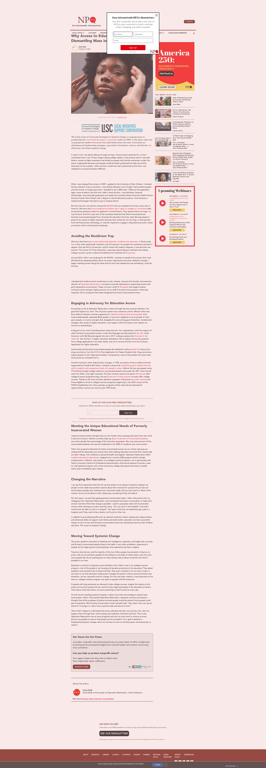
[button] (156, 15)
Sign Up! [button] (133, 47)
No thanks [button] (133, 52)
